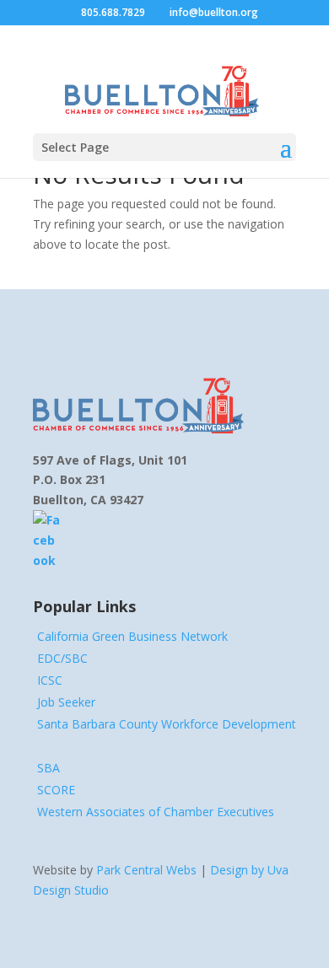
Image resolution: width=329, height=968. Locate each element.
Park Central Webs (146, 870)
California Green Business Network (132, 636)
